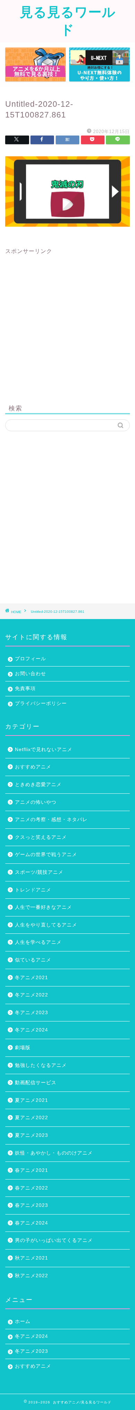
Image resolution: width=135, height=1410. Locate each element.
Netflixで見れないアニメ (43, 749)
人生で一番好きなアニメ (43, 907)
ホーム (22, 1321)
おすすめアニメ (33, 766)
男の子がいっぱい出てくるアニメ (54, 1240)
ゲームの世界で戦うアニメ (46, 854)
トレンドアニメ (33, 890)
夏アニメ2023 (31, 1135)
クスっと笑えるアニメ (41, 837)
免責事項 (25, 688)
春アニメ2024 (31, 1223)
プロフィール (30, 658)
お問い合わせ (30, 673)
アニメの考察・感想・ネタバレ (51, 819)
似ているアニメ (33, 960)
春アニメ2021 (31, 1170)
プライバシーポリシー (41, 703)
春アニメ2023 (31, 1205)
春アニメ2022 (31, 1188)
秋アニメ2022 (31, 1275)
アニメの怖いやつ (35, 802)
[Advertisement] (67, 322)
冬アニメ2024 (31, 1030)
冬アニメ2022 (31, 995)
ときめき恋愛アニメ (38, 784)
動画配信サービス (35, 1082)
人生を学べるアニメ (38, 942)
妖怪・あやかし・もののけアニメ (54, 1153)
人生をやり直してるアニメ (46, 925)
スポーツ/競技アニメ (39, 872)
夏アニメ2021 (31, 1100)
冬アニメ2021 (31, 977)
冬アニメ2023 (31, 1012)
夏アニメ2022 (31, 1117)
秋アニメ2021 (31, 1258)
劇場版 (22, 1047)
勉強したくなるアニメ (41, 1065)
